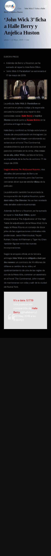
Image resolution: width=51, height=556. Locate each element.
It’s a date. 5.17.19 (23, 300)
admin (6, 40)
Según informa (22, 169)
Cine (27, 40)
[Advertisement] (25, 447)
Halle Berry (26, 116)
